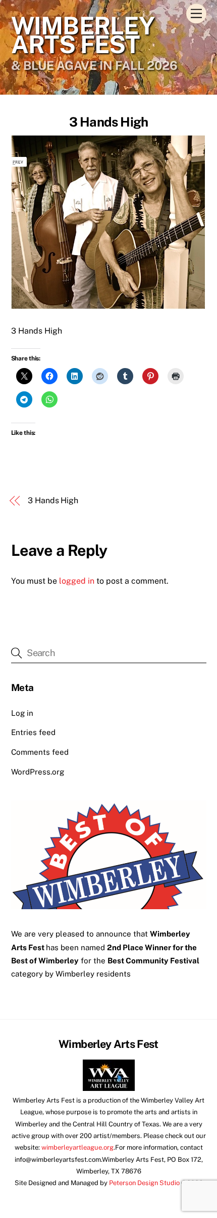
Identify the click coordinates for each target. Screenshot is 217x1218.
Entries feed (33, 732)
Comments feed (40, 752)
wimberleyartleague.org (77, 1147)
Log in (22, 713)
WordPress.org (37, 771)
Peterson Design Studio (144, 1183)
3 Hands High (108, 122)
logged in (76, 581)
